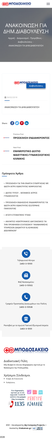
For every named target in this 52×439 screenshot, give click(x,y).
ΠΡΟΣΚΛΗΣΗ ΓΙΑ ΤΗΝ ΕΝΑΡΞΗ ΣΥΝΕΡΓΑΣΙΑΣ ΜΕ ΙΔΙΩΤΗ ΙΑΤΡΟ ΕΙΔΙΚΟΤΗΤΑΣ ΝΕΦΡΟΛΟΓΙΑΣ (26, 185)
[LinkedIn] (27, 123)
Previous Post (18, 134)
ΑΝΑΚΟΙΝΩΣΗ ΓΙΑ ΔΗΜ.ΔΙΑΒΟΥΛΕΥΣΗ (22, 107)
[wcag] (38, 428)
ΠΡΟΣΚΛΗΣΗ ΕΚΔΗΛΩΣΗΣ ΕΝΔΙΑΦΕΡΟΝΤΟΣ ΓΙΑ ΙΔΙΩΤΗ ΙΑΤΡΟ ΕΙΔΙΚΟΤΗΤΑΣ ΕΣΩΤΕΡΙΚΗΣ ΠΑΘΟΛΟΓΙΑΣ (26, 205)
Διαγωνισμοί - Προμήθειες (29, 38)
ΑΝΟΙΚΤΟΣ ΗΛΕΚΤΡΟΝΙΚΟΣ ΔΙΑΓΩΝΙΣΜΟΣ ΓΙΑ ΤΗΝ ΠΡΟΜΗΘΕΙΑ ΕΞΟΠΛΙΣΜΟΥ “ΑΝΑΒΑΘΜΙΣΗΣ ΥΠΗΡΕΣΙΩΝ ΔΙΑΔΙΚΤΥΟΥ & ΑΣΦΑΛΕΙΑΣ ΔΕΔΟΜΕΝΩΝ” (26, 226)
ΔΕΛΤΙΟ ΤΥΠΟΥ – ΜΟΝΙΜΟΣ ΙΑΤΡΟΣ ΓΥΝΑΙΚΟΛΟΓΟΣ (20, 194)
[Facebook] (12, 123)
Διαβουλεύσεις (25, 41)
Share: (5, 123)
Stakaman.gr (25, 428)
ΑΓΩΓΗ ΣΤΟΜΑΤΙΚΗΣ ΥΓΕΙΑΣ (18, 215)
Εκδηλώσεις (10, 382)
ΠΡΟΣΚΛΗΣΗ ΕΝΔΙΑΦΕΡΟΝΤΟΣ (31, 138)
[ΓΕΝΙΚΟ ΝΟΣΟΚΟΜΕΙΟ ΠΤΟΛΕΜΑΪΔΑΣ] (16, 3)
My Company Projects (34, 425)
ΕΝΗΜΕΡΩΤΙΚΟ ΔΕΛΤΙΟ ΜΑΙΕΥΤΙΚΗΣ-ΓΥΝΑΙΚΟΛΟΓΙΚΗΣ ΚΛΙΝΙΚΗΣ (31, 155)
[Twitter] (17, 123)
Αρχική (11, 38)
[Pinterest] (22, 123)
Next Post (17, 147)
